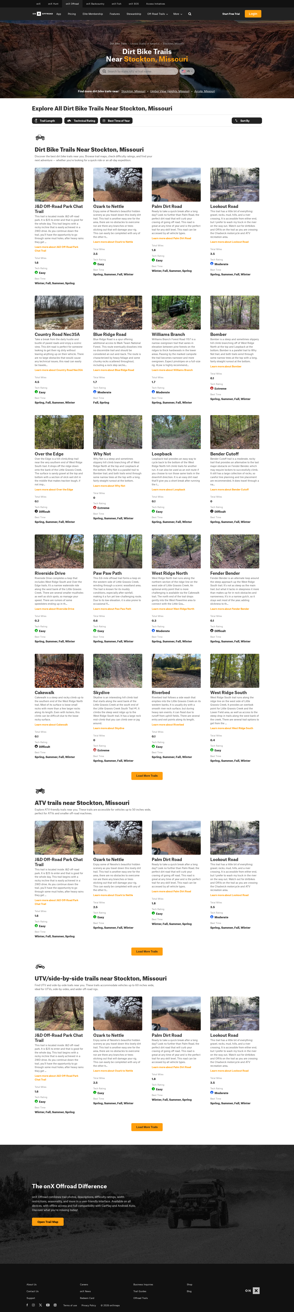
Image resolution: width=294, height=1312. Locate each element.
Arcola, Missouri (204, 91)
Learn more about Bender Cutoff (235, 470)
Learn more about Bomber (235, 350)
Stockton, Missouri (133, 91)
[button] (47, 120)
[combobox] (141, 71)
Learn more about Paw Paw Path (118, 589)
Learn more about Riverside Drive (59, 589)
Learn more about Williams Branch (176, 350)
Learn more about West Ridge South (235, 708)
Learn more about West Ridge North (176, 589)
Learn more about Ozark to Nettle (118, 227)
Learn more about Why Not (118, 470)
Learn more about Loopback (176, 470)
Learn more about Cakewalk (59, 708)
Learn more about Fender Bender (235, 589)
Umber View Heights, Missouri (169, 91)
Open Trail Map (47, 1221)
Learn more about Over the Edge (59, 470)
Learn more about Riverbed (176, 708)
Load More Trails (147, 775)
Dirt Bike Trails (118, 43)
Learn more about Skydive (118, 708)
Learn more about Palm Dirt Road (176, 227)
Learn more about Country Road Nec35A (59, 350)
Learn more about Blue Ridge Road (118, 350)
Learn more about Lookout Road (235, 227)
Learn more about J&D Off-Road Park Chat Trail (59, 227)
